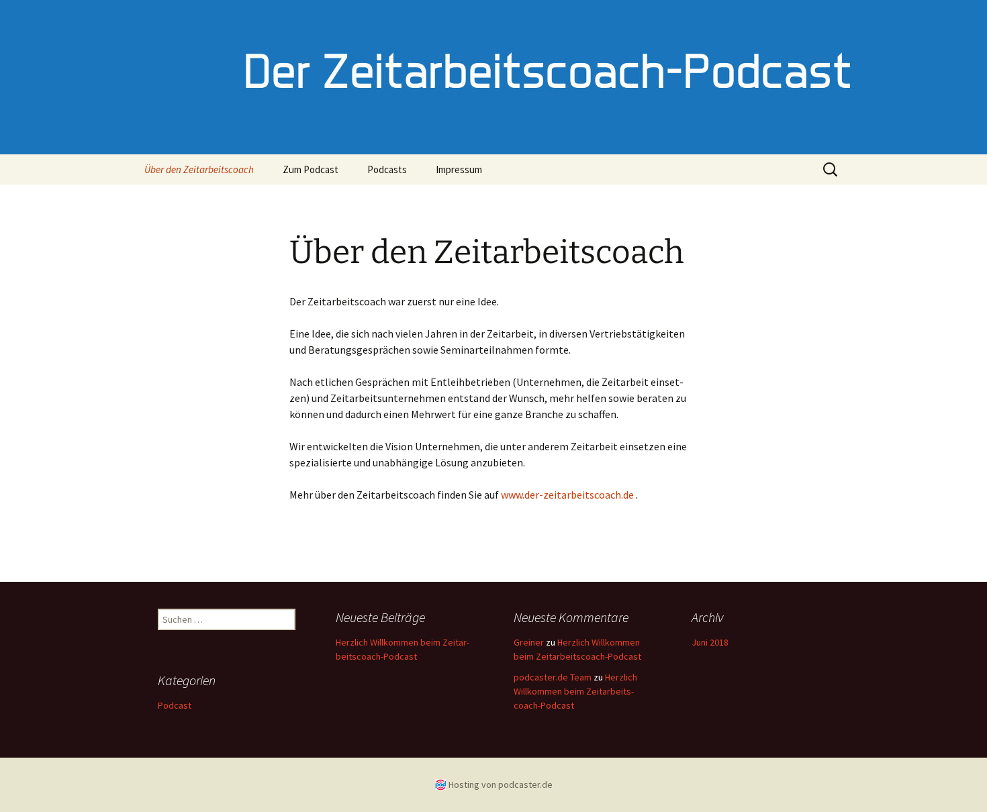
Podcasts (387, 169)
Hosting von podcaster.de (501, 784)
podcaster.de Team (553, 677)
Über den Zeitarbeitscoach (199, 169)
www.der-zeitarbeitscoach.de (567, 494)
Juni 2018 (710, 642)
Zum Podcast (310, 169)
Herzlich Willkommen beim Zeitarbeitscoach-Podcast (575, 691)
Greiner (529, 642)
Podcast (174, 705)
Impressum (459, 169)
